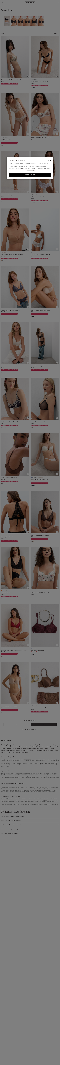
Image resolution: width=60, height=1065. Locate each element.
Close (49, 160)
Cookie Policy (21, 168)
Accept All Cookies (30, 175)
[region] (30, 168)
